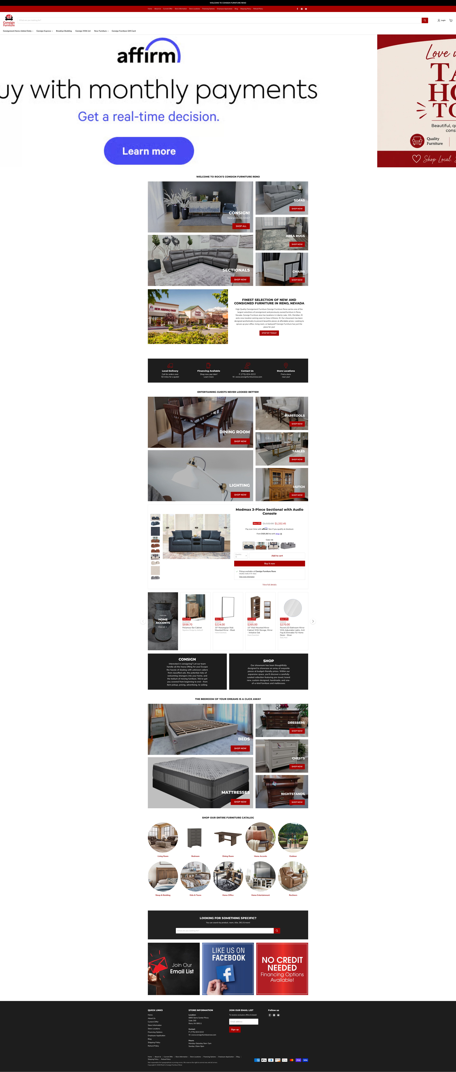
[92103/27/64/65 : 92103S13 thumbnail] (155, 557)
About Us (157, 9)
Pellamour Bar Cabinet (192, 627)
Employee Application (224, 9)
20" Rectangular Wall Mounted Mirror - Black (225, 628)
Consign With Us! (83, 31)
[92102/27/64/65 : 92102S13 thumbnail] (155, 539)
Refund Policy (258, 9)
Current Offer (167, 9)
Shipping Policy (245, 9)
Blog (236, 9)
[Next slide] (449, 100)
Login (443, 20)
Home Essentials (220, 633)
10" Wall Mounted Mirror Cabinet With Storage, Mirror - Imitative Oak (260, 630)
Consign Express (44, 31)
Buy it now (269, 563)
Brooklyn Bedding (64, 31)
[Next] (313, 621)
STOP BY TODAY (269, 333)
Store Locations (194, 9)
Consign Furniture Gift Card (124, 31)
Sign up (235, 1029)
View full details (270, 585)
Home (150, 9)
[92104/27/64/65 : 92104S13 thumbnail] (155, 578)
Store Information (181, 9)
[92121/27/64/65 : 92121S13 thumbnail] (155, 517)
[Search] (425, 20)
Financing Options (208, 9)
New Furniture (100, 31)
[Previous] (143, 621)
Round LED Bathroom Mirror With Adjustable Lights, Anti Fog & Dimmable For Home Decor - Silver (292, 631)
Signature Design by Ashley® (192, 630)
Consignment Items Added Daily (17, 31)
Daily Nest (283, 638)
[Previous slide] (6, 100)
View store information (246, 577)
